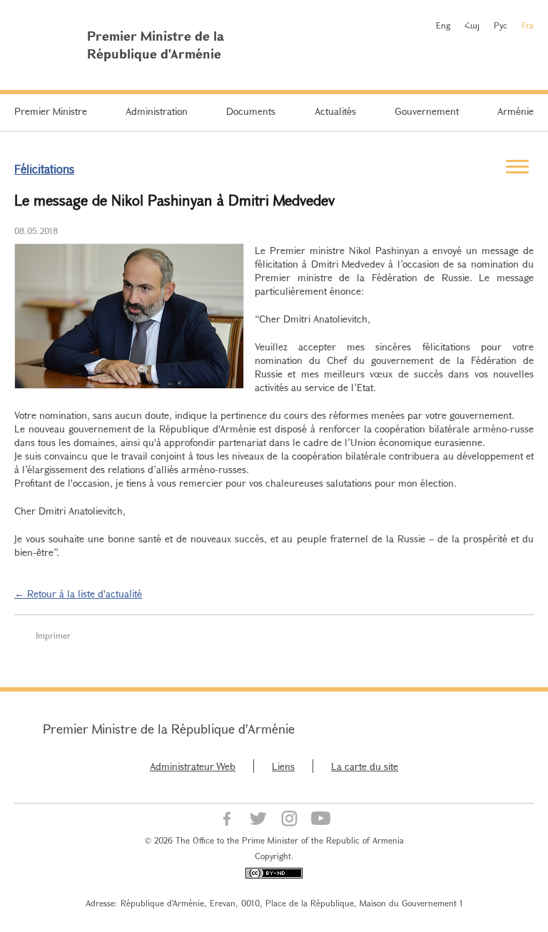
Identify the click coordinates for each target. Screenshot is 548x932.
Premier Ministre (50, 111)
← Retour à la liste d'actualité (78, 593)
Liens (283, 766)
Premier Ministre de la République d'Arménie (169, 728)
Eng (443, 25)
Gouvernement (427, 111)
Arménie (515, 111)
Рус (500, 25)
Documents (250, 111)
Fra (528, 25)
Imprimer (53, 635)
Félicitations (44, 169)
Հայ (472, 25)
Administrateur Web (192, 766)
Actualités (335, 111)
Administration (157, 111)
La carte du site (364, 766)
